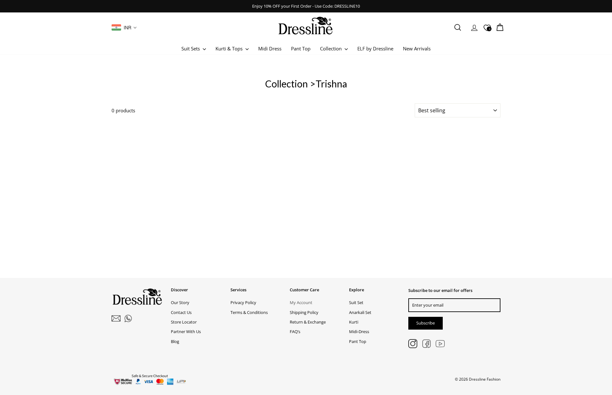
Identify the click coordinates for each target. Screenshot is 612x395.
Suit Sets (191, 48)
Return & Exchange (308, 322)
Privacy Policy (243, 302)
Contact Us (181, 312)
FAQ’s (295, 331)
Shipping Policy (304, 312)
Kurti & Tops (229, 48)
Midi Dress (269, 48)
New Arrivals (417, 48)
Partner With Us (186, 331)
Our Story (180, 302)
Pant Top (300, 48)
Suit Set (356, 302)
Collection (331, 48)
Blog (175, 341)
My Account (301, 302)
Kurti (353, 322)
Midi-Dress (359, 331)
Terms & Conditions (249, 312)
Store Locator (184, 322)
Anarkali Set (360, 312)
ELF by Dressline (375, 48)
